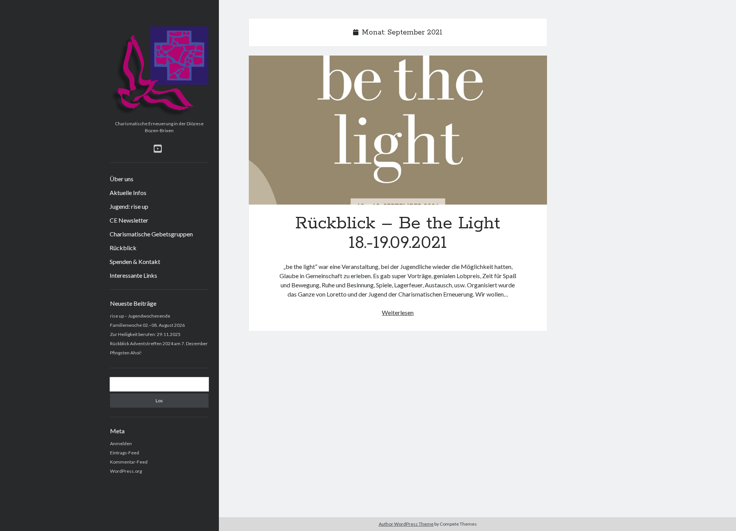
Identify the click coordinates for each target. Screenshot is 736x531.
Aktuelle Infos (128, 192)
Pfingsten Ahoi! (126, 353)
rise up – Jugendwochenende (140, 316)
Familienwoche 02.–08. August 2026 (147, 325)
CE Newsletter (129, 220)
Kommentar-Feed (129, 462)
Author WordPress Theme (406, 524)
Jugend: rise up (129, 206)
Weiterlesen (398, 312)
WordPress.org (126, 471)
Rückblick (123, 247)
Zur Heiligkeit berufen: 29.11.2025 (145, 334)
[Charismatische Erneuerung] (159, 115)
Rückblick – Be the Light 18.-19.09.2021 (398, 130)
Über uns (121, 178)
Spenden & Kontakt (135, 261)
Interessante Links (133, 275)
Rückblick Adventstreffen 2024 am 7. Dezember (159, 343)
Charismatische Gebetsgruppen (151, 234)
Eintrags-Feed (124, 453)
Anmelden (121, 443)
